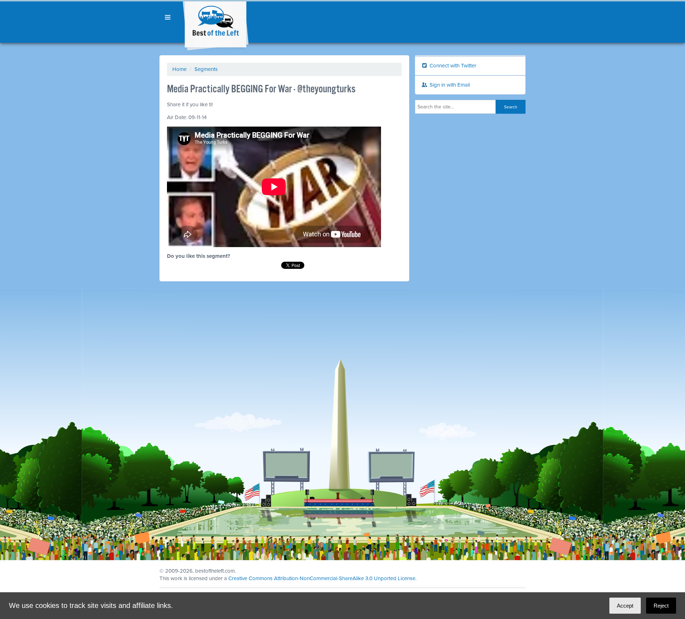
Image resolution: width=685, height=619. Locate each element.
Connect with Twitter (452, 65)
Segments (206, 69)
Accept (625, 606)
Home (179, 69)
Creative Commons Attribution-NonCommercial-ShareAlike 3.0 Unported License (321, 578)
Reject (661, 606)
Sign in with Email (449, 85)
